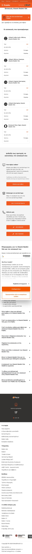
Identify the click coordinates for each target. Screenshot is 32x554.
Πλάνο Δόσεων (6, 487)
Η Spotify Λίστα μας (8, 528)
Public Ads (5, 449)
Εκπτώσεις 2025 (6, 495)
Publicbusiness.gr (7, 508)
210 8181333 (15, 1)
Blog (3, 1)
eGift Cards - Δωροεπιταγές (10, 467)
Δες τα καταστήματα (18, 203)
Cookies (18, 551)
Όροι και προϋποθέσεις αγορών (11, 549)
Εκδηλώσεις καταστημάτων (10, 436)
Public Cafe (5, 439)
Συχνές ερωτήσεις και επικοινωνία (12, 492)
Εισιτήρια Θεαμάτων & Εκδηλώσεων (13, 464)
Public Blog (5, 526)
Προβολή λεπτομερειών (20, 283)
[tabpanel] (16, 409)
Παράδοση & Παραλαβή (9, 480)
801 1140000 (19, 234)
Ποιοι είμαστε (6, 428)
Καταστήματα (24, 1)
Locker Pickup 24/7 (7, 459)
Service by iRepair (7, 457)
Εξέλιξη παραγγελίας (8, 477)
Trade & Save (6, 454)
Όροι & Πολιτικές (7, 498)
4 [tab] (18, 417)
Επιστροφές (5, 485)
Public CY (4, 518)
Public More (5, 515)
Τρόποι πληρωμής (7, 482)
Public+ (4, 451)
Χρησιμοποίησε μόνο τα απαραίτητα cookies (16, 295)
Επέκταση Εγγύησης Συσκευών (11, 462)
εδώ (14, 278)
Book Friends (6, 523)
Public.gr (8, 1)
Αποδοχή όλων (16, 289)
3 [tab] (16, 417)
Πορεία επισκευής (7, 490)
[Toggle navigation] (2, 5)
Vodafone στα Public (8, 513)
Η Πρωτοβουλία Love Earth (10, 431)
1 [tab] (13, 417)
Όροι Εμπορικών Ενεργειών (10, 500)
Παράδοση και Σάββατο (9, 470)
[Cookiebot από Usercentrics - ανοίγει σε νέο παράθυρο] (23, 256)
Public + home (6, 521)
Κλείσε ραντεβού (18, 184)
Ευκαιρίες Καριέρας (7, 441)
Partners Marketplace (8, 510)
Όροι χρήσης (5, 547)
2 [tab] (15, 417)
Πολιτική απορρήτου (8, 551)
